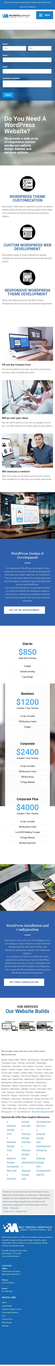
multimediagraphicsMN (44, 1112)
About (4, 1302)
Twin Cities (23, 1250)
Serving (12, 1250)
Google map (21, 1211)
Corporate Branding (10, 1312)
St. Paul (17, 1112)
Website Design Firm (11, 1129)
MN (20, 1253)
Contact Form (7, 1319)
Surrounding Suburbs (10, 1256)
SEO (3, 1316)
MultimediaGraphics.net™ (40, 1108)
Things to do (8, 1211)
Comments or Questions (11, 78)
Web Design (7, 1322)
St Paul (15, 1253)
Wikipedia (14, 1208)
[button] (24, 610)
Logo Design (7, 1306)
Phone (9, 55)
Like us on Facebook (27, 7)
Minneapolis (7, 1253)
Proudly (5, 1250)
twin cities (28, 1051)
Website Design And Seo (26, 1138)
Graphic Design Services (12, 1309)
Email (8, 66)
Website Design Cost (11, 1146)
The (16, 1250)
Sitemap (5, 1326)
